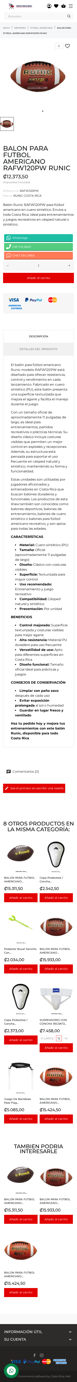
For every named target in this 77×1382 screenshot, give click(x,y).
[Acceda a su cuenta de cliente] (49, 6)
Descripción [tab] (38, 336)
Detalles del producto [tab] (38, 349)
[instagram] (42, 1355)
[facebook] (34, 1355)
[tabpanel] (38, 76)
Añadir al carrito (38, 278)
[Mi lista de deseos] (56, 6)
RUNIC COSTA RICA (27, 196)
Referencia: (11, 191)
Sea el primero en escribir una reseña (36, 788)
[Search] (69, 16)
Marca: (8, 196)
